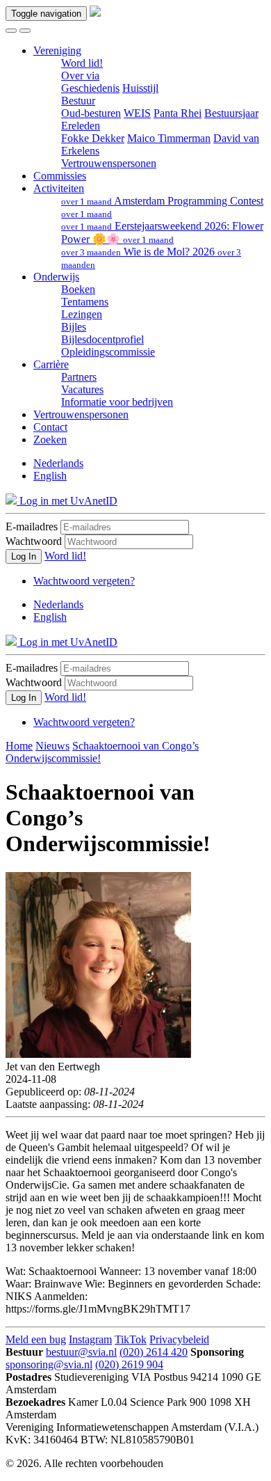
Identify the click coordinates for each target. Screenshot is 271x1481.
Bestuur (78, 100)
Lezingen (81, 314)
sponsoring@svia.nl (49, 1364)
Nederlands (58, 463)
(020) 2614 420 (154, 1352)
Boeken (78, 289)
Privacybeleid (179, 1339)
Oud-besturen (91, 113)
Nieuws (52, 746)
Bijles (73, 327)
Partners (79, 377)
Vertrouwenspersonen (108, 163)
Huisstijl (140, 88)
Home (19, 746)
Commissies (59, 176)
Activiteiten (58, 188)
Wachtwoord (34, 541)
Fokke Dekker (92, 138)
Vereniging (57, 50)
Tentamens (84, 302)
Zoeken (50, 439)
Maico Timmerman (169, 138)
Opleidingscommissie (108, 352)
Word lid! (82, 63)
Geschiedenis (90, 88)
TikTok (131, 1339)
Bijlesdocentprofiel (102, 339)
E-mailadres (32, 526)
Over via (80, 75)
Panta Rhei (178, 113)
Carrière (51, 364)
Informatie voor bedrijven (117, 402)
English (50, 476)
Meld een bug (36, 1339)
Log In (23, 556)
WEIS (137, 113)
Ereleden (80, 126)
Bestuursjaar (231, 113)
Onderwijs (56, 277)
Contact (50, 427)
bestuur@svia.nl (81, 1352)
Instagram (90, 1339)
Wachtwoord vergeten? (84, 581)
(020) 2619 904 (129, 1364)
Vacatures (82, 389)
